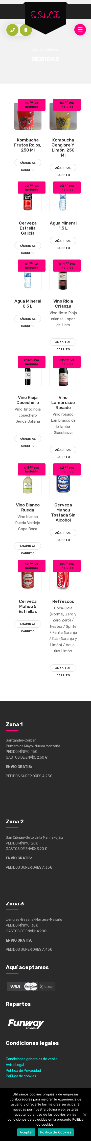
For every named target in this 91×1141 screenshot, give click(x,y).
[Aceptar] (84, 1114)
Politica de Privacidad (23, 1071)
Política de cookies (21, 1076)
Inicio (37, 49)
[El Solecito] (45, 15)
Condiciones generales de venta (32, 1059)
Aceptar (26, 1132)
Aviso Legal (15, 1065)
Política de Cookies (55, 1132)
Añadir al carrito (28, 163)
